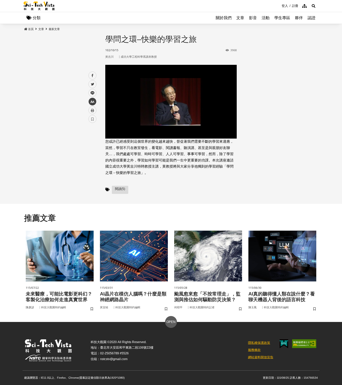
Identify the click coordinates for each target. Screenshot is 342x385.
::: (279, 5)
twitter (92, 84)
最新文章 (54, 29)
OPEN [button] (171, 322)
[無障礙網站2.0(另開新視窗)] (304, 343)
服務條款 (254, 350)
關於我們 (224, 18)
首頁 (31, 29)
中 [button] (92, 101)
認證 (311, 18)
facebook (92, 75)
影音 (253, 18)
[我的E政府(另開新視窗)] (284, 343)
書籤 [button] (92, 119)
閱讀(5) (120, 189)
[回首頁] (39, 6)
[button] (313, 6)
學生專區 (282, 18)
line (91, 93)
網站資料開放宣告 (260, 357)
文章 (240, 18)
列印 (92, 110)
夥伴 (299, 18)
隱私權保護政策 (259, 342)
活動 (266, 18)
